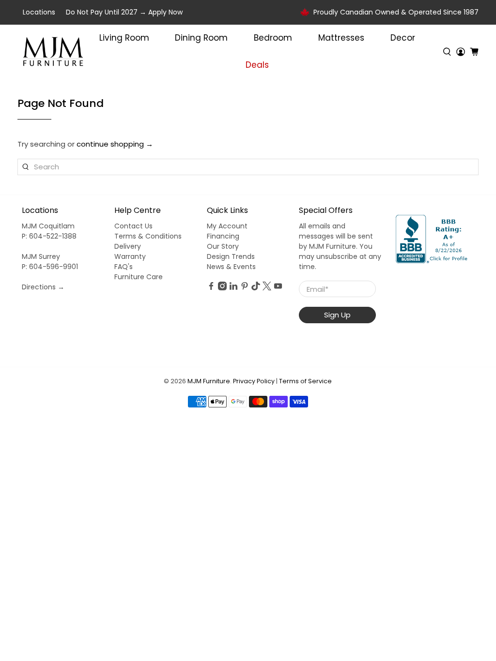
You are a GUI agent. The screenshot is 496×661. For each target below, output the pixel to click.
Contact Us (133, 226)
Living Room (124, 38)
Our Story (223, 246)
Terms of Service (305, 381)
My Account (227, 226)
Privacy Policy (254, 381)
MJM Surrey (41, 256)
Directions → (43, 287)
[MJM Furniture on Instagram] (222, 288)
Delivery (127, 246)
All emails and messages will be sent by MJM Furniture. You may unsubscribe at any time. (340, 246)
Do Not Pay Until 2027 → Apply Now (124, 12)
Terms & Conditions (148, 236)
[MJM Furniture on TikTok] (255, 288)
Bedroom (273, 38)
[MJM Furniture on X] (267, 288)
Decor (402, 38)
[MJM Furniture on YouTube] (278, 288)
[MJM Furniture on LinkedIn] (233, 288)
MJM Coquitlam (48, 226)
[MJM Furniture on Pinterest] (244, 288)
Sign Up (337, 315)
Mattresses (341, 38)
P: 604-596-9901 (50, 266)
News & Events (231, 266)
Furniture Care (138, 277)
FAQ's (123, 266)
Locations (39, 12)
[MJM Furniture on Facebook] (211, 288)
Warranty (130, 256)
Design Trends (231, 256)
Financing (223, 236)
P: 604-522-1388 (49, 236)
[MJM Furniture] (53, 52)
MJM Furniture (208, 381)
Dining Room (201, 38)
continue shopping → (115, 144)
